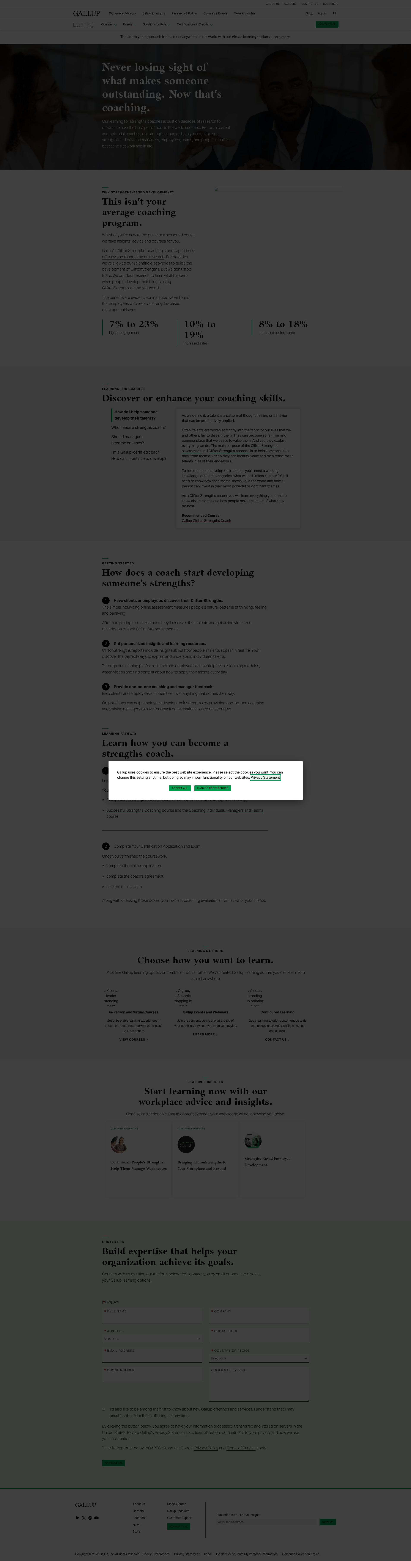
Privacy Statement (265, 777)
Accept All (180, 788)
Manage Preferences (213, 788)
